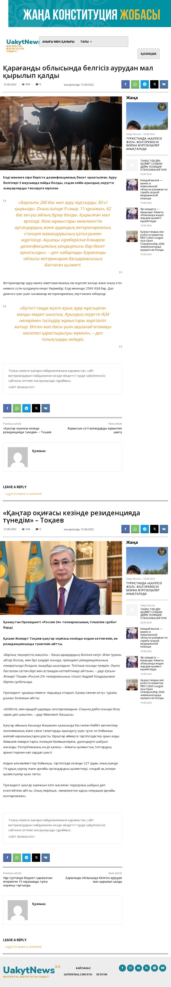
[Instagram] (130, 968)
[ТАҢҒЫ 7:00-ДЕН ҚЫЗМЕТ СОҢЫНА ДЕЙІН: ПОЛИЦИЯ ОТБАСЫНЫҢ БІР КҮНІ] (132, 165)
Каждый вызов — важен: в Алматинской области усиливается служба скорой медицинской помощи (153, 189)
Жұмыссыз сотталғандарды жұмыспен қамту (94, 430)
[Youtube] (162, 968)
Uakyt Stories (133, 134)
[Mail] (138, 968)
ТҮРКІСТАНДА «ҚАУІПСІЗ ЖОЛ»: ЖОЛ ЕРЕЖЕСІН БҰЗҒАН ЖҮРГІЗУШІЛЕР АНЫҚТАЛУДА (144, 143)
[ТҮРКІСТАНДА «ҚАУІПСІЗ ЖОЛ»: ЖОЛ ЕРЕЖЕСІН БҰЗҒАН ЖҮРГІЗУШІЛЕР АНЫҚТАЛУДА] (147, 116)
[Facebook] (125, 84)
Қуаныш (38, 451)
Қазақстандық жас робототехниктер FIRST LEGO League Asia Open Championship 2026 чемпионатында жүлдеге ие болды (152, 240)
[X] (154, 84)
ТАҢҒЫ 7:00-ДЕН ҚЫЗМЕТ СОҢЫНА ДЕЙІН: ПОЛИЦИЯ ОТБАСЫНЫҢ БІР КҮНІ (153, 165)
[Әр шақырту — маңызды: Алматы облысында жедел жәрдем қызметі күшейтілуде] (132, 213)
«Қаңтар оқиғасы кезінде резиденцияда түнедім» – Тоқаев (27, 430)
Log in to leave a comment (23, 494)
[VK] (164, 84)
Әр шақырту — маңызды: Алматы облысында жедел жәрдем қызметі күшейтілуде (152, 215)
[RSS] (146, 968)
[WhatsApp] (135, 84)
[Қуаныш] (18, 457)
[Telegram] (145, 84)
